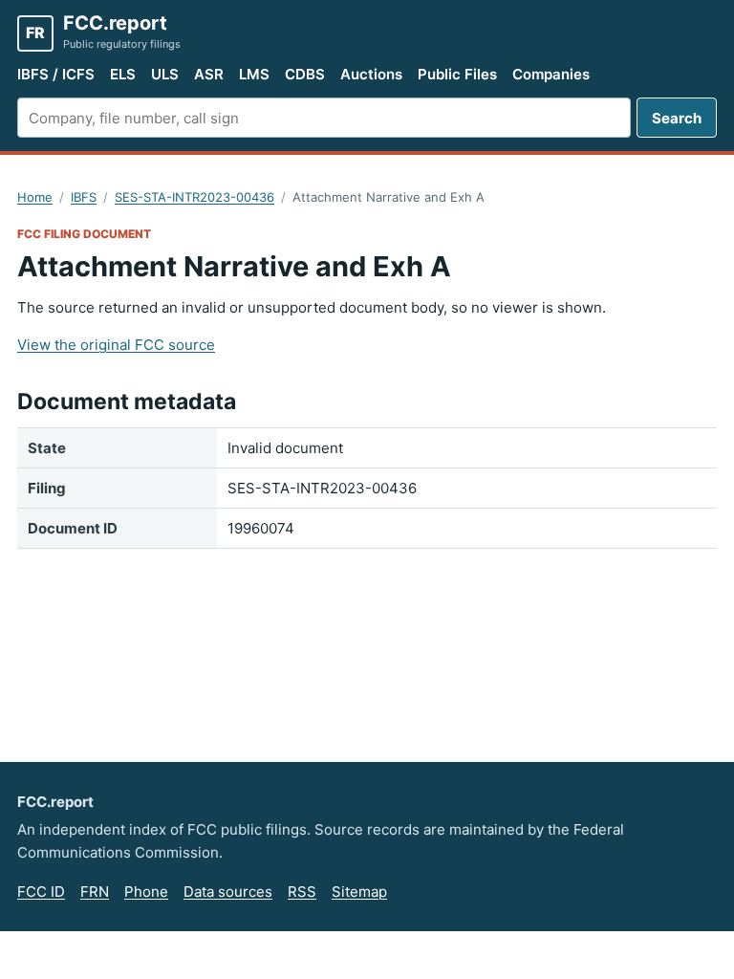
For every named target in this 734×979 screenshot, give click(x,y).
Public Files (457, 74)
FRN (94, 891)
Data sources (228, 891)
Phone (146, 891)
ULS (165, 74)
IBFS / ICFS (56, 74)
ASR (209, 74)
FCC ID (41, 891)
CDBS (305, 74)
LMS (254, 74)
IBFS (84, 197)
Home (35, 197)
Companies (551, 74)
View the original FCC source (116, 345)
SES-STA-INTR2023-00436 (194, 197)
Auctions (371, 74)
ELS (123, 74)
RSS (302, 891)
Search (677, 118)
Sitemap (359, 891)
